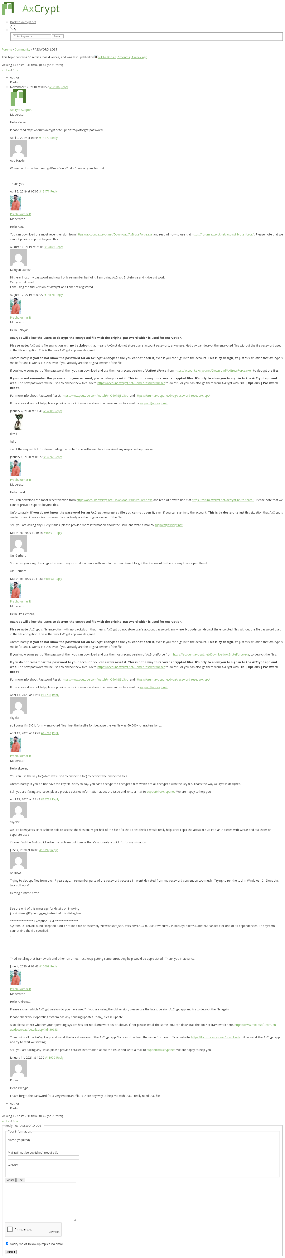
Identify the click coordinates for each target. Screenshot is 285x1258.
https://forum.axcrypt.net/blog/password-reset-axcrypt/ (173, 395)
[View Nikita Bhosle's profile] (96, 57)
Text (20, 1180)
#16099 (44, 966)
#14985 (48, 411)
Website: (13, 1165)
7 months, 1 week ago (132, 57)
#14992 (48, 457)
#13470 (44, 138)
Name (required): (19, 1140)
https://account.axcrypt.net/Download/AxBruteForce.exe (115, 234)
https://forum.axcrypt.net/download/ (215, 1037)
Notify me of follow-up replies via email (36, 1244)
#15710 (46, 733)
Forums (7, 49)
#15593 (49, 579)
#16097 (44, 850)
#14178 (49, 295)
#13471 (44, 191)
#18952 (50, 1057)
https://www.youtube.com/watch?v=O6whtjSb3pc (95, 395)
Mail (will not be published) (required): (33, 1152)
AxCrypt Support (21, 110)
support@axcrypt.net (154, 403)
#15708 (46, 695)
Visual (10, 1180)
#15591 (49, 533)
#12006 (54, 87)
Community (22, 49)
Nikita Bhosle (107, 57)
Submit (10, 1251)
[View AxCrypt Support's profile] (18, 105)
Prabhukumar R (20, 214)
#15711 (46, 799)
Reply (64, 87)
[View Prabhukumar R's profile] (15, 209)
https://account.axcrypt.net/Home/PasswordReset (131, 383)
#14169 (49, 247)
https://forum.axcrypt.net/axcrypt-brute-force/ (222, 234)
